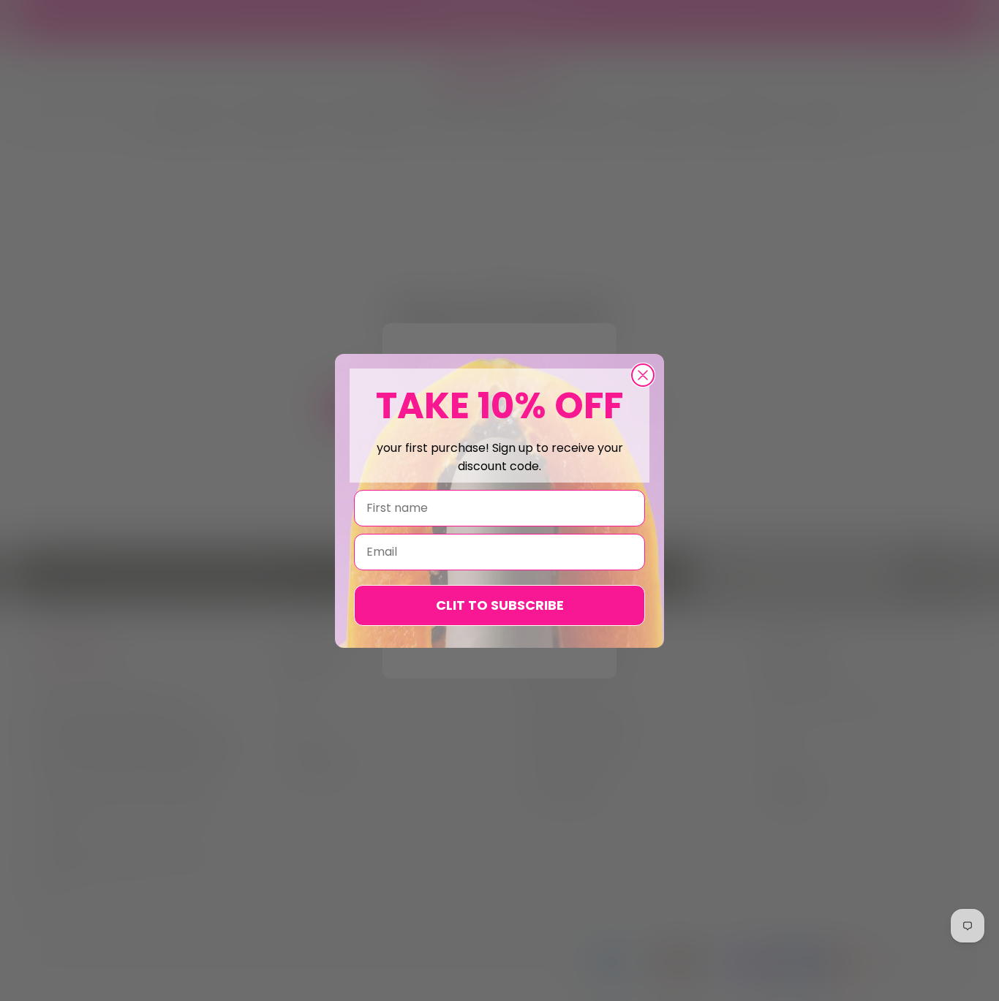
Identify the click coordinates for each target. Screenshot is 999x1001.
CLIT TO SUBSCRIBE (500, 605)
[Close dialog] (643, 375)
